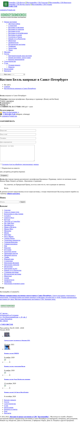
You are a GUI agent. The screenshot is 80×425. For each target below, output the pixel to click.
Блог (6, 411)
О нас (6, 63)
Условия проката (14, 65)
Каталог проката (10, 400)
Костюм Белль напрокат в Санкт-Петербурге (20, 88)
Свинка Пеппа (9, 238)
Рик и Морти (8, 236)
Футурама (7, 250)
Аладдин (7, 210)
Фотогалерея (8, 69)
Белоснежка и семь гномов (13, 214)
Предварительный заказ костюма (20, 56)
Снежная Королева (11, 242)
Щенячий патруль (10, 255)
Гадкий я (7, 216)
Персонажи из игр (10, 268)
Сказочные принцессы (12, 240)
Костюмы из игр (14, 31)
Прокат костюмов (10, 22)
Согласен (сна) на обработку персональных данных (20, 164)
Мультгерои (8, 266)
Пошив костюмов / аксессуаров (19, 57)
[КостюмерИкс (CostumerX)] (13, 18)
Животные (12, 41)
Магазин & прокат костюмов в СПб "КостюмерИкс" (29, 417)
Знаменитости (13, 42)
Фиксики (7, 248)
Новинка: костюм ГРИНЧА (11, 353)
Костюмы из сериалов (16, 29)
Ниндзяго (7, 234)
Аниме (6, 278)
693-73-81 (12, 114)
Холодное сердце (10, 251)
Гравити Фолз (9, 218)
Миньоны (7, 231)
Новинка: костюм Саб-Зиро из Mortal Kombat (16, 392)
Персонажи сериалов (11, 265)
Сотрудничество (10, 61)
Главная (7, 86)
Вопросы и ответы (10, 409)
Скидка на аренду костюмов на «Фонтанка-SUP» (17, 340)
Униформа (12, 46)
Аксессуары (12, 48)
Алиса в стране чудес (11, 212)
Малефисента (9, 225)
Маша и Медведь (10, 227)
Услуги (6, 54)
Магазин (7, 52)
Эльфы (6, 257)
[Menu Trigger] (5, 4)
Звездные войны (14, 24)
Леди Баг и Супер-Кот (12, 221)
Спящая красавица (10, 244)
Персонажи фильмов (11, 263)
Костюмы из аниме (15, 35)
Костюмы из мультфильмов (18, 33)
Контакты (7, 71)
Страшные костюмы (11, 272)
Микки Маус (8, 229)
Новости (11, 67)
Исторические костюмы (16, 44)
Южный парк (9, 259)
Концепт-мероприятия (16, 59)
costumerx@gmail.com (7, 10)
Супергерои (12, 25)
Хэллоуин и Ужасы (15, 37)
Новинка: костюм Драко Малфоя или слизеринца (17, 379)
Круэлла (7, 219)
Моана (6, 233)
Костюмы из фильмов (16, 27)
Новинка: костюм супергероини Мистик (14, 366)
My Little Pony (9, 223)
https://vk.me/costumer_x (10, 112)
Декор (10, 50)
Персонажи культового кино (14, 283)
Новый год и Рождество (17, 39)
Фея (5, 246)
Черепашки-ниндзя (11, 253)
